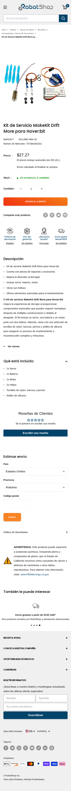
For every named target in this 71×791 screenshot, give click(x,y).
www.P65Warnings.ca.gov (35, 574)
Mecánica (42, 30)
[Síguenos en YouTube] (32, 747)
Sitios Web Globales (12, 731)
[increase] (41, 188)
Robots (13, 30)
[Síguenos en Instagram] (19, 747)
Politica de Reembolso (15, 532)
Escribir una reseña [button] (35, 432)
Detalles (10, 243)
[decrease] (20, 188)
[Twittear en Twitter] (58, 215)
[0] (65, 7)
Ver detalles (27, 243)
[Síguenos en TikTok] (38, 747)
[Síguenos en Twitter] (12, 747)
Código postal (11, 495)
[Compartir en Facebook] (45, 215)
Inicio (4, 30)
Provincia (8, 480)
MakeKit (8, 139)
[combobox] (31, 18)
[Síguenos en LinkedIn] (45, 747)
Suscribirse (35, 715)
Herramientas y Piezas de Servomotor (18, 33)
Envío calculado (25, 167)
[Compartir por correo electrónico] (65, 215)
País (5, 464)
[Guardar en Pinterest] (52, 215)
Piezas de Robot (27, 30)
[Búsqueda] (63, 18)
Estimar (12, 517)
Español (42, 731)
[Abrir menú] (5, 7)
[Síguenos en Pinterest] (25, 747)
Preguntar (44, 243)
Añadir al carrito (35, 201)
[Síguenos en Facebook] (5, 747)
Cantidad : (9, 188)
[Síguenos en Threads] (51, 747)
